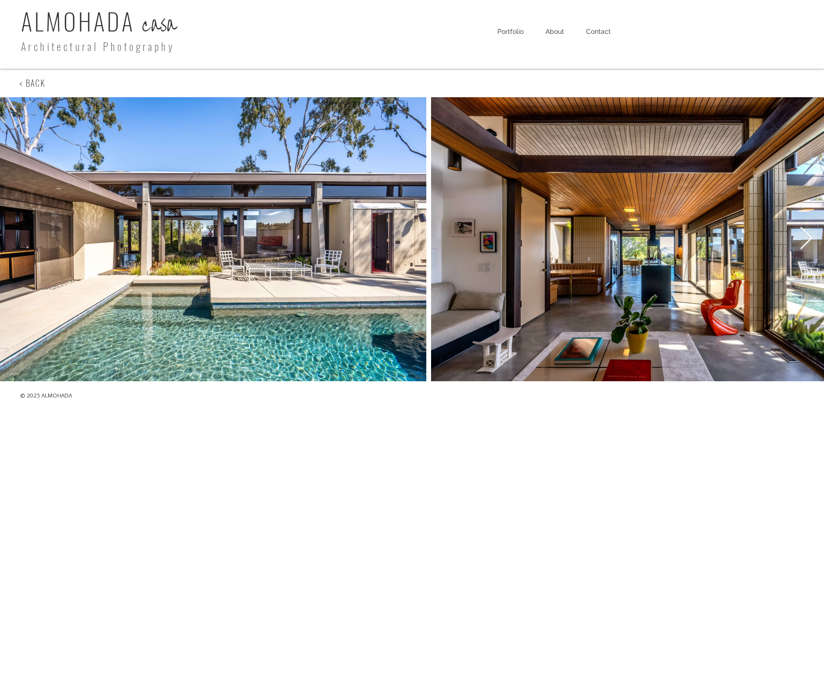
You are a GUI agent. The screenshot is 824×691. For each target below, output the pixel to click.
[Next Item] (806, 239)
